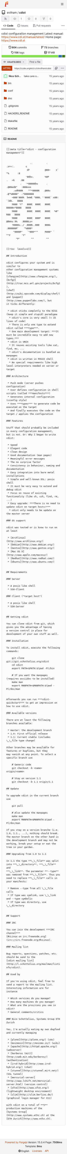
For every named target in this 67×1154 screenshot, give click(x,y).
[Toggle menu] (62, 4)
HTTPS (6, 68)
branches (51, 47)
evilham (12, 12)
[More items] (63, 25)
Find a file (35, 61)
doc (10, 98)
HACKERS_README (19, 113)
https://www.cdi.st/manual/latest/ (23, 37)
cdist (22, 12)
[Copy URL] (56, 68)
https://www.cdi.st (13, 40)
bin (9, 83)
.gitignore (13, 105)
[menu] (62, 68)
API (47, 1150)
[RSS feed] (5, 18)
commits (19, 47)
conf (10, 90)
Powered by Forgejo (16, 1142)
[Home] (6, 4)
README (13, 128)
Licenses (37, 1150)
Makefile (12, 120)
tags (19, 52)
